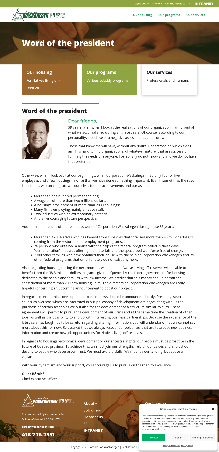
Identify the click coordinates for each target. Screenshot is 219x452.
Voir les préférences (202, 437)
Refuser (178, 437)
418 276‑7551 (38, 434)
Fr (190, 4)
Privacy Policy (187, 445)
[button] (213, 408)
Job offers (92, 411)
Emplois (157, 4)
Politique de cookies (171, 445)
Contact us (93, 417)
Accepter (153, 437)
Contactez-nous (175, 4)
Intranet (204, 4)
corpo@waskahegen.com (38, 426)
